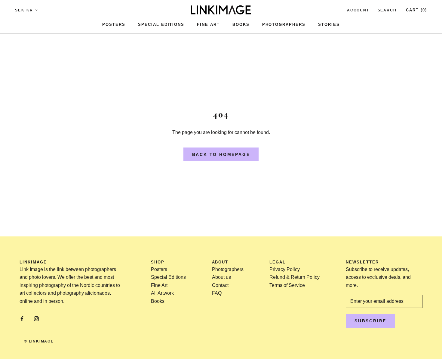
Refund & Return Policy (294, 277)
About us (221, 277)
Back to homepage (221, 154)
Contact (220, 285)
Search (387, 10)
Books (241, 24)
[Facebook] (22, 319)
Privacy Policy (284, 269)
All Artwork (162, 293)
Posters (113, 24)
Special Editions (161, 24)
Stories (329, 24)
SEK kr (24, 10)
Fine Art (208, 24)
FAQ (217, 293)
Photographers (283, 24)
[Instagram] (36, 319)
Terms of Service (287, 285)
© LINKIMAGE (39, 341)
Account (358, 10)
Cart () (416, 10)
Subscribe (370, 320)
